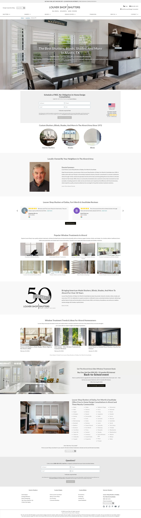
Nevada (99, 432)
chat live (64, 463)
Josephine (100, 414)
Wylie (111, 439)
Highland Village (102, 407)
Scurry (111, 416)
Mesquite (100, 430)
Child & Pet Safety (26, 502)
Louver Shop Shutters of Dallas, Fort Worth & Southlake (82, 169)
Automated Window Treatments (57, 257)
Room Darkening (26, 498)
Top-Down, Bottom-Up (27, 500)
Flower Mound (89, 425)
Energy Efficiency (26, 496)
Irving (99, 411)
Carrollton (76, 430)
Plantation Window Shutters (32, 257)
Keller (99, 416)
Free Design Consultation (87, 1)
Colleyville (76, 436)
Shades (26, 14)
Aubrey (75, 416)
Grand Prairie (88, 436)
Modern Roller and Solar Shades (58, 274)
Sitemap (77, 512)
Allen (74, 409)
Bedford (75, 425)
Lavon (99, 423)
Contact (134, 14)
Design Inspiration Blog (9, 7)
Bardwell (75, 423)
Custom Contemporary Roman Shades (109, 257)
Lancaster (100, 418)
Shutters (6, 14)
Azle (74, 418)
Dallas (86, 407)
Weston (112, 434)
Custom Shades (58, 490)
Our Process (53, 498)
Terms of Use (65, 512)
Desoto (87, 414)
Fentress (87, 423)
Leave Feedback (82, 500)
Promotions (81, 494)
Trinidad (112, 427)
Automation (25, 494)
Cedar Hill (75, 432)
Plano (99, 438)
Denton (87, 411)
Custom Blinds (82, 490)
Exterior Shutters (107, 490)
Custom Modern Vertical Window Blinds (109, 274)
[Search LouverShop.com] (75, 451)
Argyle (75, 411)
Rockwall (112, 409)
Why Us (113, 14)
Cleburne (75, 434)
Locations (28, 18)
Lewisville (100, 425)
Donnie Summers (68, 167)
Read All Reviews (70, 223)
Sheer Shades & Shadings (83, 274)
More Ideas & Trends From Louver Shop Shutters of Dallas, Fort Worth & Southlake (70, 355)
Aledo (74, 407)
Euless (87, 421)
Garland (87, 432)
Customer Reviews (54, 500)
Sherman (112, 418)
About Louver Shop (55, 496)
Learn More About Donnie (68, 186)
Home (22, 18)
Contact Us (81, 498)
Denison (87, 409)
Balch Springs (76, 421)
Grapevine (88, 439)
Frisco (86, 430)
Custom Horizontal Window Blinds (32, 274)
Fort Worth (88, 427)
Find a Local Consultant (56, 494)
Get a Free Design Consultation (96, 385)
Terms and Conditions (50, 114)
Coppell (75, 439)
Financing (93, 14)
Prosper (100, 441)
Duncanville (88, 416)
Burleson (75, 427)
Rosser (111, 411)
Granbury (87, 434)
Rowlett (112, 414)
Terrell (111, 423)
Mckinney (100, 427)
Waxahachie (113, 430)
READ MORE (65, 305)
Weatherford (113, 432)
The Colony (112, 425)
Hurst (99, 409)
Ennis (86, 418)
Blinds (47, 14)
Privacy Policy (58, 114)
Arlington (75, 414)
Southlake (112, 421)
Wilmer (111, 436)
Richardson (112, 407)
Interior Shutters (48, 148)
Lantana (100, 421)
